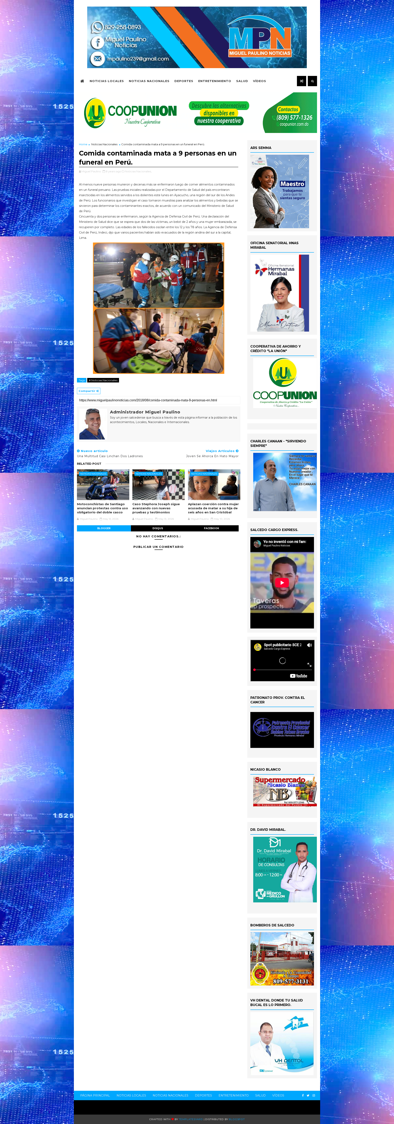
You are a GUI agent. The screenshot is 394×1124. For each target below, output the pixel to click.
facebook (211, 528)
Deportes (183, 81)
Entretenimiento (214, 81)
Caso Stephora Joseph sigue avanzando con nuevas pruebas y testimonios (156, 508)
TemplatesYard (191, 1119)
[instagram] (314, 1095)
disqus (157, 528)
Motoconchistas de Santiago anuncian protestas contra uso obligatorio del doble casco (102, 508)
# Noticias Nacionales (103, 380)
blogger (104, 528)
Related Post (89, 464)
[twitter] (308, 1095)
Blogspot (237, 1119)
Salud (242, 81)
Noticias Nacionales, (138, 171)
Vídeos (259, 81)
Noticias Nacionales (149, 81)
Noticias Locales (107, 81)
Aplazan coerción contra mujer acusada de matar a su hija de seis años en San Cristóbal (213, 508)
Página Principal (95, 1095)
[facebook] (303, 1095)
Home (83, 144)
